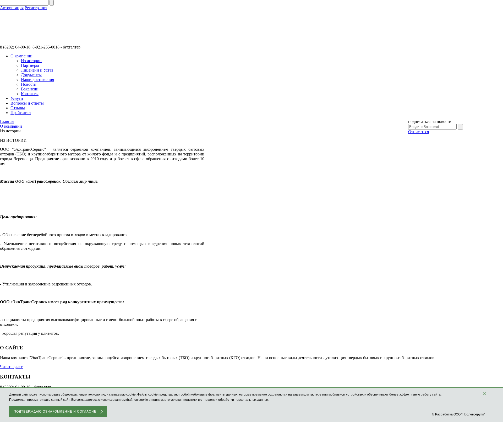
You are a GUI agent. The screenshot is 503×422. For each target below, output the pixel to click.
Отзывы (17, 108)
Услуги (16, 98)
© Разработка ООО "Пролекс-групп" (458, 414)
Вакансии (30, 89)
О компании (21, 56)
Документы (31, 75)
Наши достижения (37, 79)
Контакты (30, 93)
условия (177, 400)
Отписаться (418, 131)
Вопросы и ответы (27, 103)
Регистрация (36, 8)
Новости (28, 84)
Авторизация (12, 8)
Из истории (31, 60)
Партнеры (30, 65)
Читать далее (11, 366)
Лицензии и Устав (37, 70)
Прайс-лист (20, 112)
